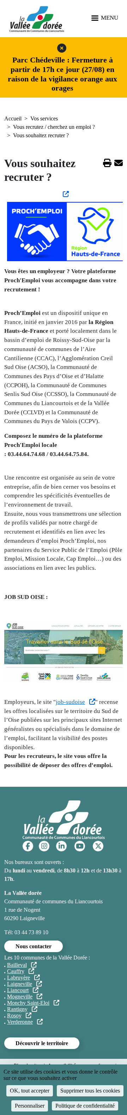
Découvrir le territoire (42, 1043)
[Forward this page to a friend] (118, 164)
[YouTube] (79, 846)
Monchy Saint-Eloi (28, 1003)
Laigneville (19, 984)
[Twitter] (98, 846)
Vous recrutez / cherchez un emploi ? (54, 127)
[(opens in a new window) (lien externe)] (63, 194)
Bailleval (17, 965)
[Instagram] (44, 846)
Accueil (13, 118)
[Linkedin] (61, 846)
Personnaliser (29, 1106)
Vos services (44, 118)
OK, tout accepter (29, 1091)
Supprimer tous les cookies (90, 1091)
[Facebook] (28, 846)
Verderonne (20, 1022)
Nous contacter (34, 946)
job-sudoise (70, 702)
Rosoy (14, 1015)
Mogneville (19, 996)
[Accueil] (36, 18)
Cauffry (15, 971)
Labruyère (18, 978)
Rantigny (17, 1009)
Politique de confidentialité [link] (85, 1106)
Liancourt (18, 990)
